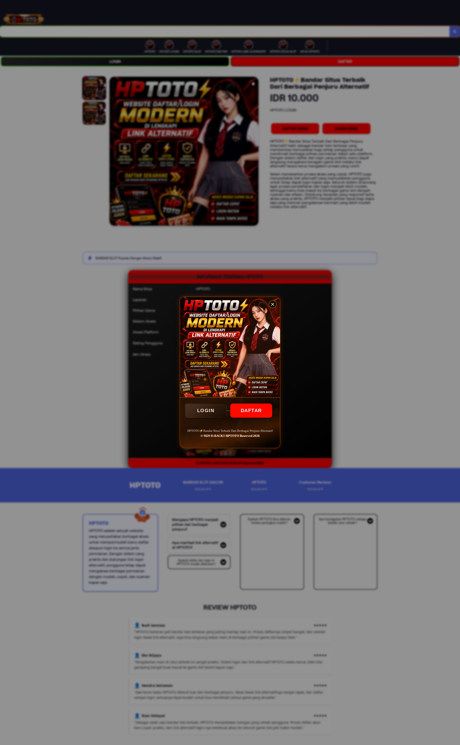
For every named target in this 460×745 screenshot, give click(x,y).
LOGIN (205, 410)
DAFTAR (251, 410)
